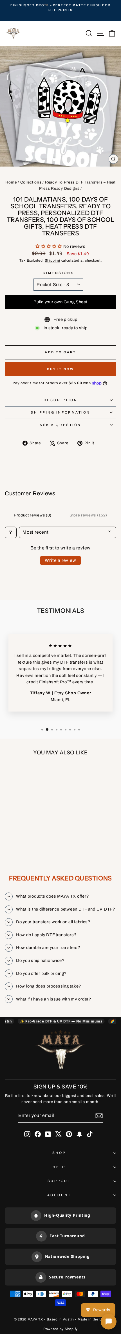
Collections (31, 182)
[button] (49, 246)
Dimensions (58, 273)
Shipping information (60, 412)
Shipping (52, 260)
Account (59, 1195)
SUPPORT (59, 1181)
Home (11, 182)
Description (61, 400)
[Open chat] (108, 1321)
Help (59, 1167)
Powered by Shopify (60, 1329)
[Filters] (11, 532)
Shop (59, 1152)
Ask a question (60, 425)
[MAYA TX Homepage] (60, 1050)
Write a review (60, 560)
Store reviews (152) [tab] (88, 515)
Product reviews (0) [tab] (32, 515)
